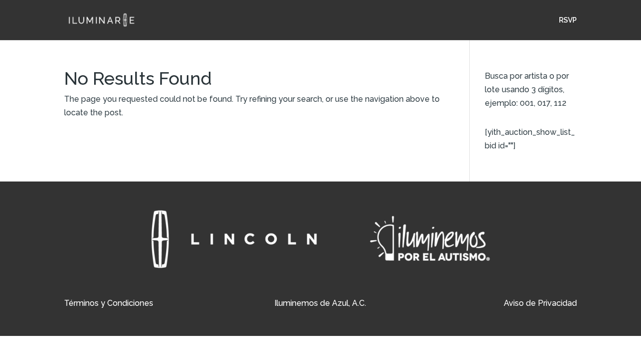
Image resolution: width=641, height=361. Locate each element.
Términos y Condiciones (108, 303)
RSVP (568, 20)
